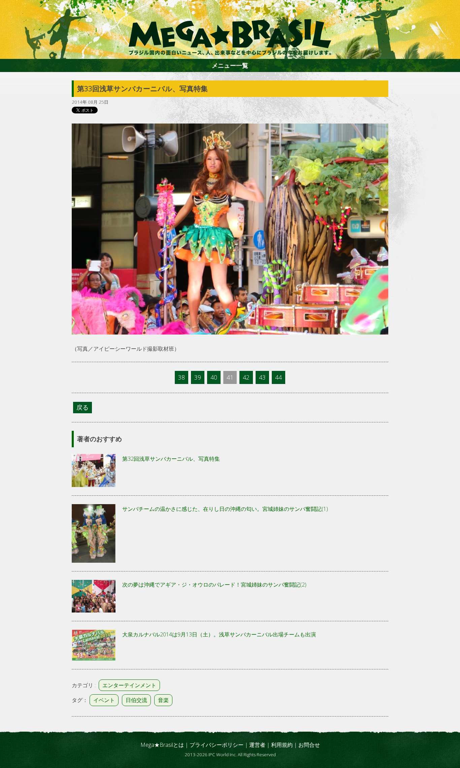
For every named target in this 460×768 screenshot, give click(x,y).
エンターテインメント (129, 685)
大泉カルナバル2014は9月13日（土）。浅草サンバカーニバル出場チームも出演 (219, 634)
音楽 (163, 700)
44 (278, 377)
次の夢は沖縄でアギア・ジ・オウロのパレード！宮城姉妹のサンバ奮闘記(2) (214, 584)
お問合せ (309, 744)
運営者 (257, 744)
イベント (104, 700)
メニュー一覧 (230, 65)
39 (197, 377)
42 (246, 377)
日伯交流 (136, 700)
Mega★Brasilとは (162, 744)
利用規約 (282, 744)
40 (213, 377)
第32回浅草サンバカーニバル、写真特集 (171, 458)
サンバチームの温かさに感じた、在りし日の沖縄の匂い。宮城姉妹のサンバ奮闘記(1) (225, 509)
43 (262, 377)
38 (181, 377)
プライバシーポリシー (216, 744)
